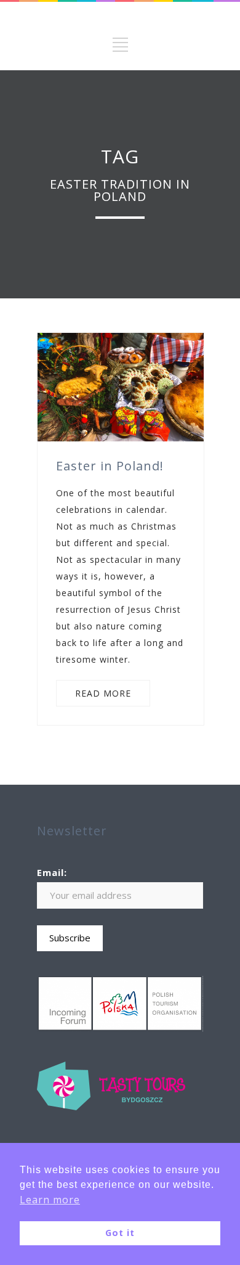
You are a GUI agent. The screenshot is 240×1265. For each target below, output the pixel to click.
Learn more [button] (50, 1199)
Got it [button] (120, 1232)
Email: (52, 872)
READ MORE (103, 693)
